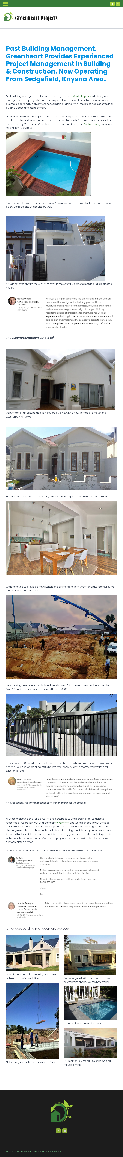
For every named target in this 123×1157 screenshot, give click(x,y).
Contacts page (92, 124)
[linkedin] (118, 4)
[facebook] (112, 4)
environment (62, 822)
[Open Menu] (5, 3)
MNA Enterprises (82, 96)
